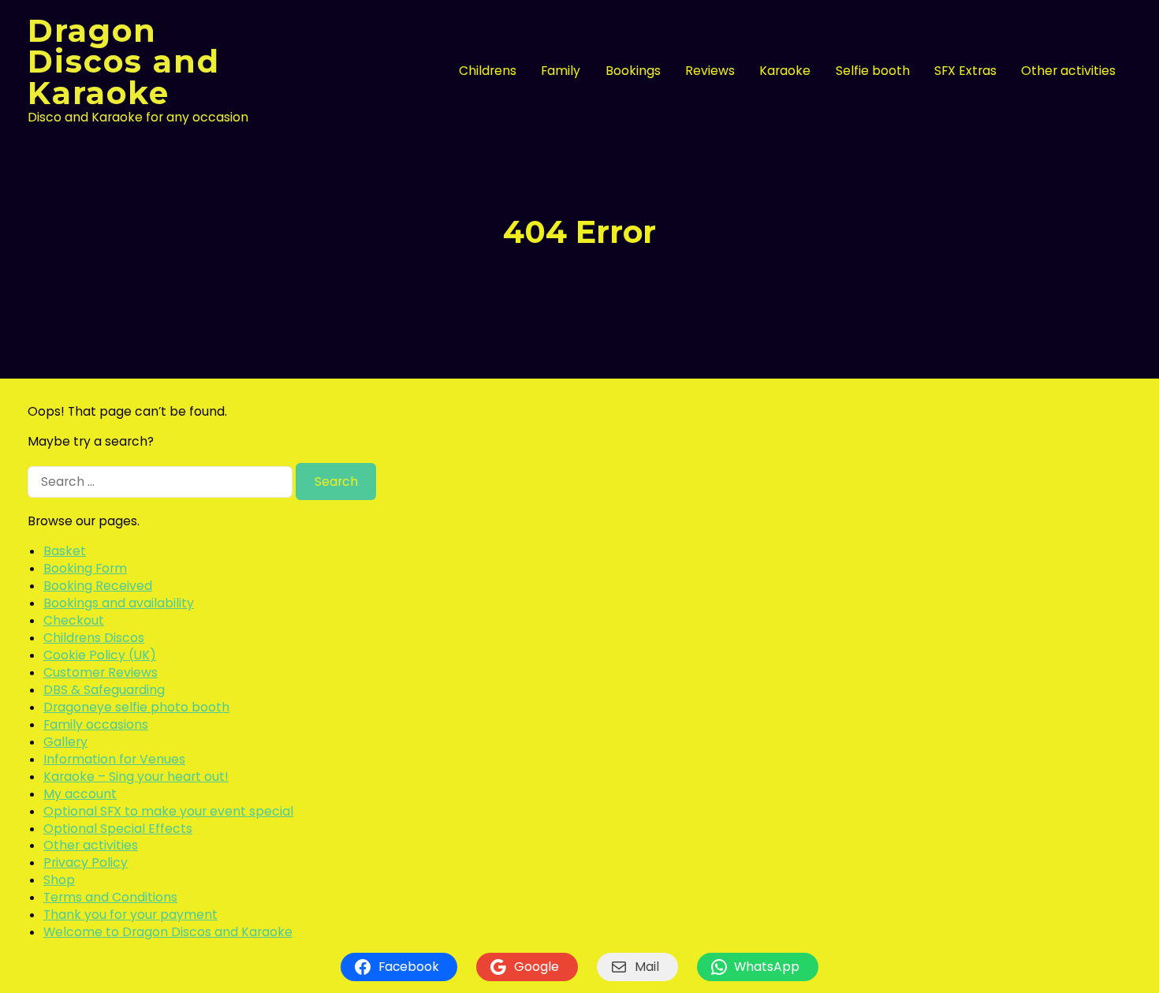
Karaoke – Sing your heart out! (136, 776)
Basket (64, 551)
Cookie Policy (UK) (99, 655)
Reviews (710, 70)
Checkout (73, 620)
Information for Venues (114, 759)
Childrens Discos (93, 637)
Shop (59, 880)
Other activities (1068, 70)
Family (560, 70)
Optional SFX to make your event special (168, 811)
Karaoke (785, 70)
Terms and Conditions (110, 897)
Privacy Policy (85, 862)
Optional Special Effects (117, 828)
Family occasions (95, 724)
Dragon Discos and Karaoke (124, 62)
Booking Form (85, 568)
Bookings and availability (118, 603)
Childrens (487, 70)
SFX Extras (965, 70)
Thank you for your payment (130, 914)
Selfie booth (873, 70)
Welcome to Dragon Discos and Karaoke (168, 932)
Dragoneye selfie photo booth (136, 707)
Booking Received (97, 585)
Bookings (633, 70)
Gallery (65, 742)
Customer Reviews (100, 672)
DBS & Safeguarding (104, 689)
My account (80, 794)
